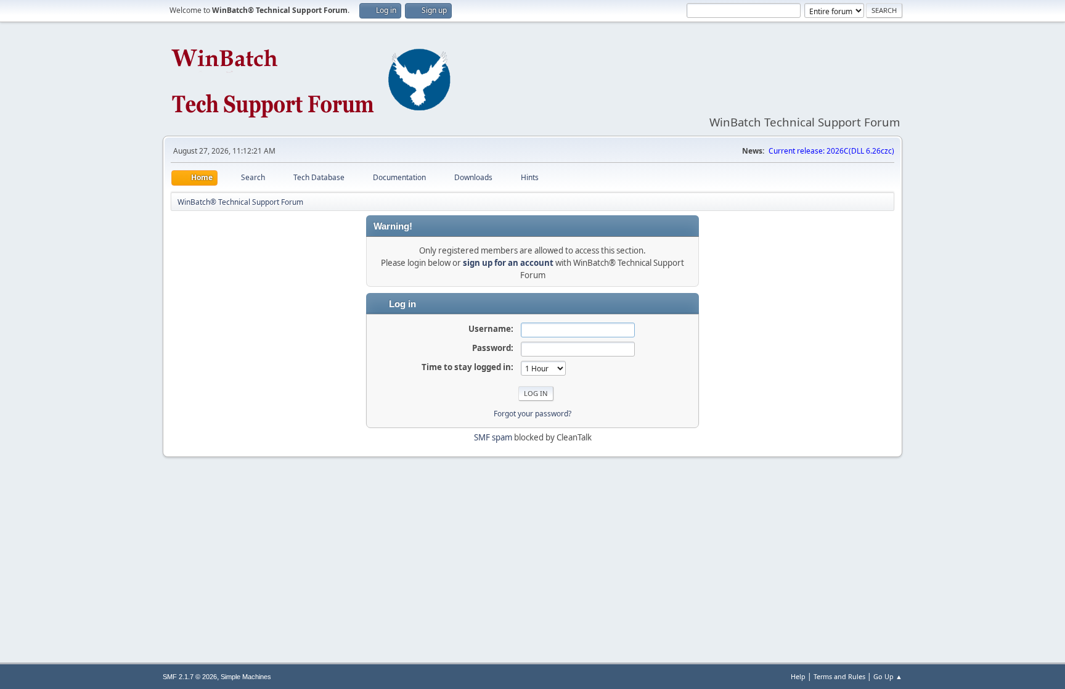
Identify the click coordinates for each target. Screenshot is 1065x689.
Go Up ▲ (887, 676)
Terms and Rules (839, 676)
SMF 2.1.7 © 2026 (190, 676)
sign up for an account (508, 262)
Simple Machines (246, 676)
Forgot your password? (532, 413)
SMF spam (493, 437)
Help (798, 676)
